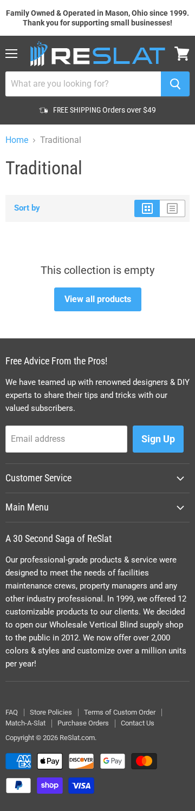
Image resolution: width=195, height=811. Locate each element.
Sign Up (158, 438)
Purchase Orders (83, 723)
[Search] (175, 83)
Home (16, 140)
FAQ (11, 712)
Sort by (27, 208)
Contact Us (137, 723)
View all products (97, 299)
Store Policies (51, 712)
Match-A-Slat (25, 723)
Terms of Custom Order (119, 712)
